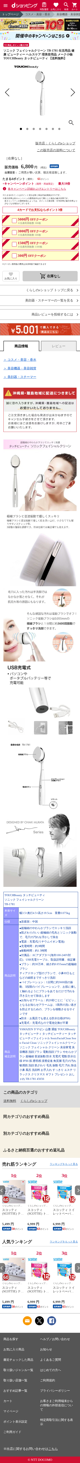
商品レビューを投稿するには (52, 314)
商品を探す (10, 1339)
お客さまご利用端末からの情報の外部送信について (56, 1405)
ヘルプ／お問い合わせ (55, 1339)
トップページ (10, 14)
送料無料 (9, 1101)
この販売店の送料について (56, 150)
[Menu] (5, 5)
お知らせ (46, 1349)
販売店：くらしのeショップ (55, 143)
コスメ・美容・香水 (37, 14)
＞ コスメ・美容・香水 (19, 359)
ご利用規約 (47, 1380)
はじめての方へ (50, 1370)
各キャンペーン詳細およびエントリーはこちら (37, 188)
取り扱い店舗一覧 (15, 1380)
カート (7, 1401)
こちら (53, 1449)
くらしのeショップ (33, 1101)
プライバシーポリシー (55, 1390)
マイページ (10, 1411)
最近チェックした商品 (18, 1359)
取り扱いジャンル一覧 (18, 1370)
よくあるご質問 (50, 1359)
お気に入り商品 (13, 1349)
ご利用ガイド (12, 1432)
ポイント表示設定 (15, 1421)
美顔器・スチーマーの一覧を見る (49, 300)
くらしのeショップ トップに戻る (49, 290)
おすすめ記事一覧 (15, 1390)
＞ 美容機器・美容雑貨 (19, 368)
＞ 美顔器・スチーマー (19, 377)
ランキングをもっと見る (64, 1164)
